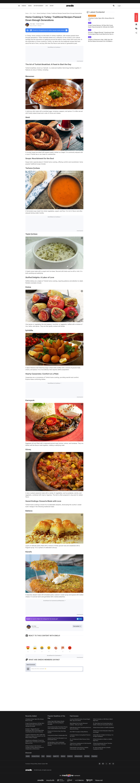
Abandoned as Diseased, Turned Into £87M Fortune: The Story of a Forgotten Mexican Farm (35, 742)
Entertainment (92, 15)
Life (31, 13)
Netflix (27, 756)
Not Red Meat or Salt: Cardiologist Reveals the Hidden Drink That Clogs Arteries (57, 744)
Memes (63, 756)
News (26, 13)
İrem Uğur (37, 23)
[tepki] (27, 647)
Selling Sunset (78, 756)
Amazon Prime (35, 756)
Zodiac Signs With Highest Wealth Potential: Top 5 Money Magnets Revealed (56, 723)
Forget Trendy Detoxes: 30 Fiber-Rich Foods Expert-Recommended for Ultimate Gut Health (101, 26)
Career (43, 763)
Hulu (43, 756)
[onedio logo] (70, 5)
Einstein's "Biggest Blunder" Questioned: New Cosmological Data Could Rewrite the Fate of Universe (101, 33)
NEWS (30, 5)
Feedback (27, 763)
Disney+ (49, 756)
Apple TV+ (56, 756)
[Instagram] (99, 763)
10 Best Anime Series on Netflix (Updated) (103, 727)
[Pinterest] (113, 763)
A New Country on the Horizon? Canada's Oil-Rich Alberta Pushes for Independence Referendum (34, 747)
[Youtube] (109, 763)
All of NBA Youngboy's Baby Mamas (79, 731)
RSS (47, 763)
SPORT (52, 5)
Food (34, 13)
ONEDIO (24, 5)
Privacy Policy (34, 763)
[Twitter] (106, 763)
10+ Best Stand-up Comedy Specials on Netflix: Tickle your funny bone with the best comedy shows (103, 725)
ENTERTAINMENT (38, 5)
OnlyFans (70, 756)
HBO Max (87, 756)
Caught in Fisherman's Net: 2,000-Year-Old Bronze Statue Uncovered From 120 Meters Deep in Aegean (100, 40)
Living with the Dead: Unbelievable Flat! (57, 735)
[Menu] (19, 5)
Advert (39, 763)
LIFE (46, 5)
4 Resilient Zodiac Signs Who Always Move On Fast (101, 19)
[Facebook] (103, 763)
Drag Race (94, 756)
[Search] (114, 5)
